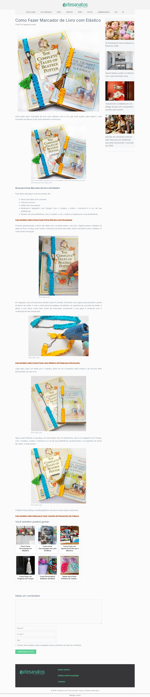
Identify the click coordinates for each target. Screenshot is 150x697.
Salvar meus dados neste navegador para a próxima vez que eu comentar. (50, 645)
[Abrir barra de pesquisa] (123, 12)
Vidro (80, 12)
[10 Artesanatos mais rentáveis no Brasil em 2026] (119, 38)
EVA (116, 12)
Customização (46, 12)
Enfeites (69, 12)
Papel (59, 12)
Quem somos (64, 670)
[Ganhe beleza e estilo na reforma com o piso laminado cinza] (119, 68)
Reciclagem (30, 12)
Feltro (90, 12)
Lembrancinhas (103, 12)
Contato (61, 682)
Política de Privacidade (68, 675)
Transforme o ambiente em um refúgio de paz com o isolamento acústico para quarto (119, 107)
